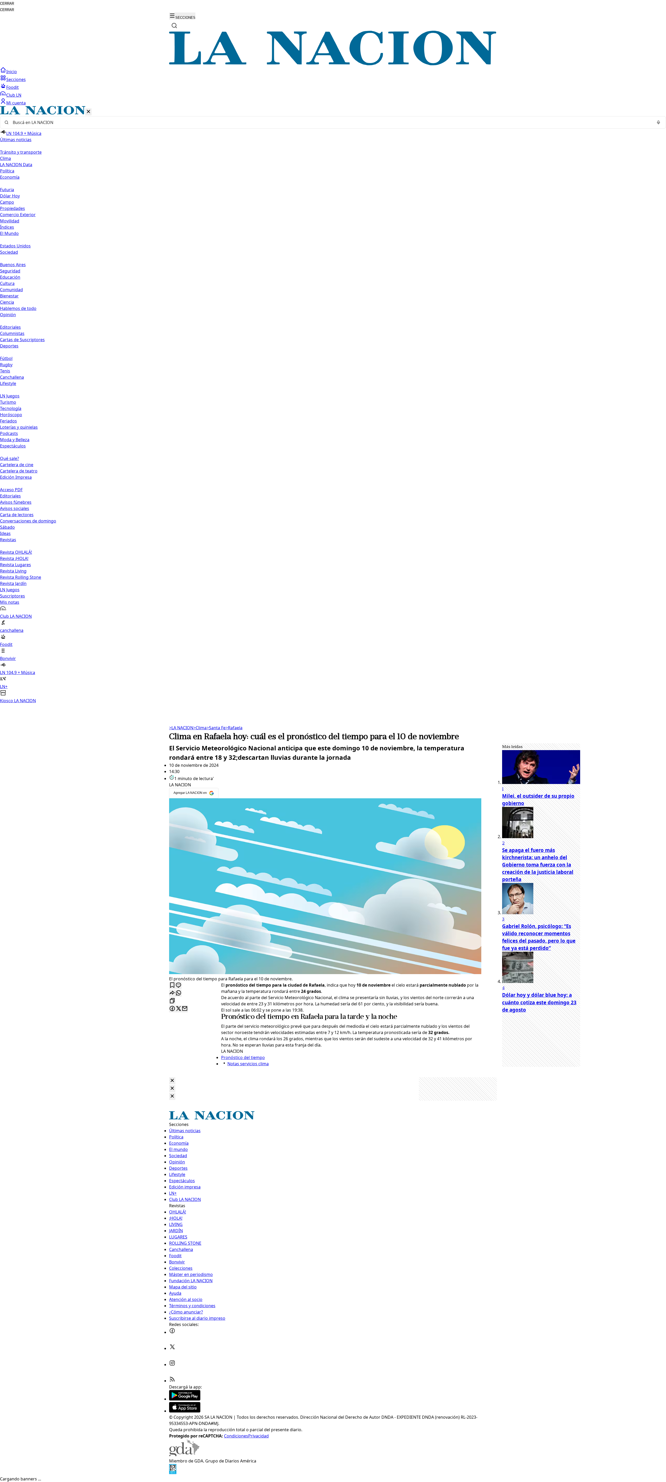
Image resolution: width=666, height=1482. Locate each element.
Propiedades (12, 208)
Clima (5, 158)
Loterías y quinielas (19, 427)
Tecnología (10, 408)
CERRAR (7, 3)
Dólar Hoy (10, 196)
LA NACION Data (16, 164)
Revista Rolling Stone (20, 577)
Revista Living (13, 571)
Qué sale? (9, 458)
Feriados (8, 421)
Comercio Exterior (18, 214)
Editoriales (10, 327)
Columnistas (12, 333)
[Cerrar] (88, 111)
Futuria (7, 189)
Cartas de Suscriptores (22, 340)
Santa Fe (216, 728)
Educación (10, 277)
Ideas (5, 533)
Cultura (7, 283)
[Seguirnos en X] (172, 1348)
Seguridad (10, 271)
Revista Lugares (15, 565)
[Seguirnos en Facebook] (172, 1332)
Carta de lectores (17, 515)
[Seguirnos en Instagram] (172, 1364)
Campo (7, 202)
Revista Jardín (13, 583)
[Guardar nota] (172, 985)
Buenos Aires (13, 264)
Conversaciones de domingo (28, 521)
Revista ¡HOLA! (14, 558)
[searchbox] (331, 122)
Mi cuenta (16, 103)
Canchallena (12, 377)
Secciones (16, 79)
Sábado (7, 527)
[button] (333, 405)
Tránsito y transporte (21, 152)
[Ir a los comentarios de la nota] (178, 985)
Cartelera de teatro (18, 471)
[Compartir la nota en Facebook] (172, 1008)
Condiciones (236, 1436)
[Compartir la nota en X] (178, 1008)
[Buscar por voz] (658, 122)
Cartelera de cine (16, 465)
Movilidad (9, 221)
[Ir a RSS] (172, 1381)
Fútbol (6, 358)
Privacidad (258, 1436)
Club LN (13, 95)
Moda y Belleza (14, 440)
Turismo (8, 402)
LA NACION (181, 728)
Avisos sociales (14, 508)
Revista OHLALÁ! (16, 552)
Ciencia (7, 302)
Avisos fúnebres (15, 502)
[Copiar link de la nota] (172, 1001)
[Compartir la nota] (172, 993)
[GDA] (184, 1455)
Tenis (5, 371)
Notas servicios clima (248, 1064)
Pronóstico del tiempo (255, 1017)
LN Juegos (10, 396)
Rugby (6, 365)
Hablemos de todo (18, 308)
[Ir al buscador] (174, 25)
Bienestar (9, 296)
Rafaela (234, 728)
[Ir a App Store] (184, 1411)
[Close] (172, 1080)
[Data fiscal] (172, 1472)
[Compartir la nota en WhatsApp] (178, 993)
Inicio (11, 71)
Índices (7, 227)
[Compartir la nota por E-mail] (185, 1008)
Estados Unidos (15, 246)
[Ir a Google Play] (184, 1399)
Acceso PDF (11, 490)
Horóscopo (11, 415)
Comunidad (11, 289)
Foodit (12, 87)
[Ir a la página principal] (333, 64)
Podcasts (9, 433)
